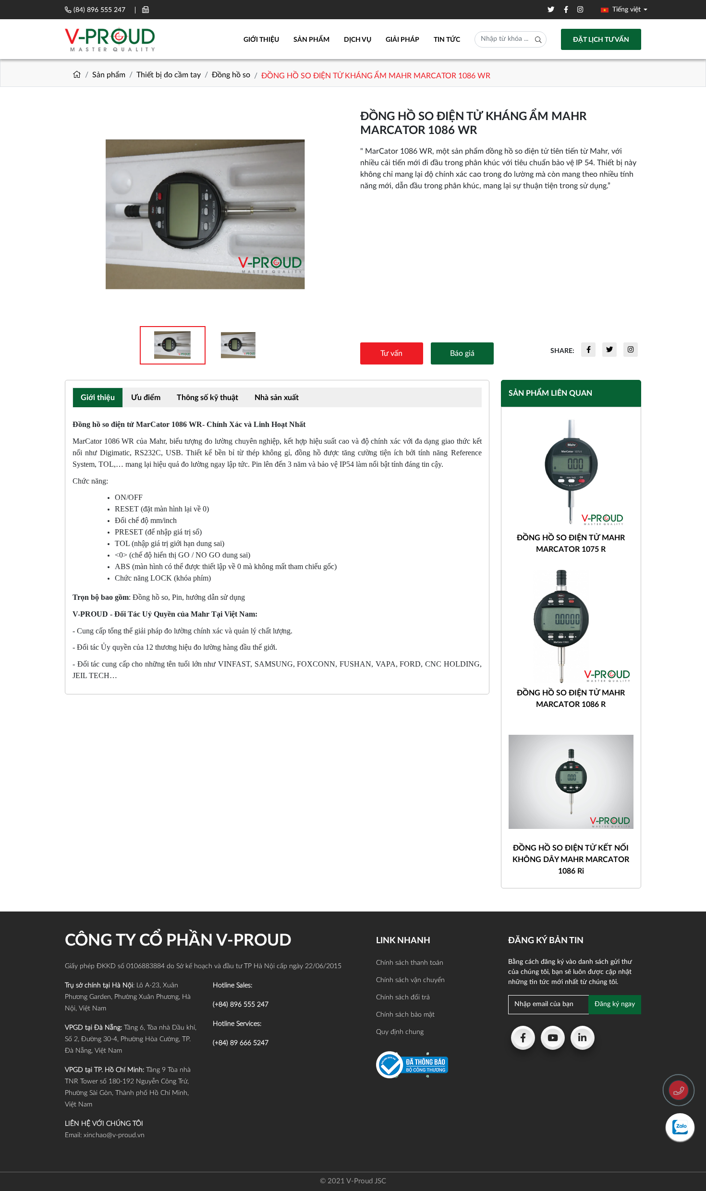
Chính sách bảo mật (405, 1014)
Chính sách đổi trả (403, 997)
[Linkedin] (583, 1038)
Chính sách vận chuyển (410, 980)
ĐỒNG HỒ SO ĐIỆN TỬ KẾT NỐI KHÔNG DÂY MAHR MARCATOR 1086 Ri (570, 859)
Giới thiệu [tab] (98, 397)
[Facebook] (523, 1038)
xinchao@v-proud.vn (114, 1135)
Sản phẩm (311, 39)
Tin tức (447, 39)
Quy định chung (400, 1032)
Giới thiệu (261, 39)
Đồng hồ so (231, 75)
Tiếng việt (625, 9)
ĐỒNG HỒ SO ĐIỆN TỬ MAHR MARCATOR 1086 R (571, 698)
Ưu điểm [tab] (145, 397)
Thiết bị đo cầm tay (168, 75)
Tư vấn (391, 353)
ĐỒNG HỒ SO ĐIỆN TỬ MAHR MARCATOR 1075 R (571, 543)
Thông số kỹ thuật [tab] (207, 397)
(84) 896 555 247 (99, 10)
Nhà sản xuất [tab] (277, 397)
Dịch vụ (357, 39)
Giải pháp (402, 39)
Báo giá (462, 353)
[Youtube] (553, 1038)
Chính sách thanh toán (409, 963)
